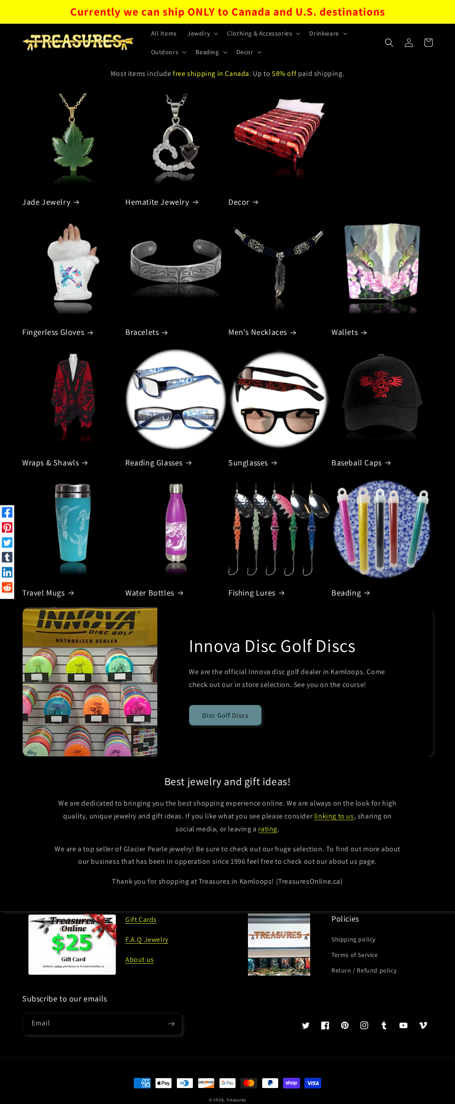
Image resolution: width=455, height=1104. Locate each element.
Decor (238, 202)
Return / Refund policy (363, 970)
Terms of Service (354, 955)
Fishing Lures (251, 593)
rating (267, 829)
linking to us (334, 816)
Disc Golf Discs (225, 715)
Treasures (236, 1100)
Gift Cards (141, 919)
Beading (346, 593)
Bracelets (142, 332)
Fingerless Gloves (53, 332)
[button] (202, 33)
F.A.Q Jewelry (146, 939)
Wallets (344, 332)
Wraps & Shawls (50, 462)
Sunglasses (248, 462)
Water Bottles (149, 593)
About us (139, 959)
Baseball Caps (356, 462)
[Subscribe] (171, 1024)
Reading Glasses (154, 462)
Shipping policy (353, 939)
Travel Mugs (43, 593)
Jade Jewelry (46, 202)
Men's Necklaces (257, 332)
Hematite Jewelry (157, 202)
